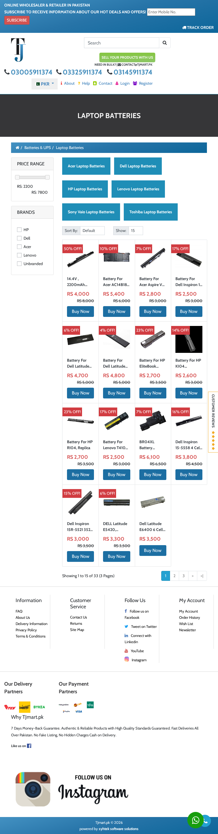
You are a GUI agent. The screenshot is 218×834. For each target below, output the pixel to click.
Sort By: (71, 230)
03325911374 (83, 72)
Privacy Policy (26, 630)
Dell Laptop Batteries (138, 165)
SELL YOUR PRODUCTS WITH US (127, 57)
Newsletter (187, 630)
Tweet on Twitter (144, 626)
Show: (121, 230)
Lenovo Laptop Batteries (138, 188)
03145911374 (133, 72)
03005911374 (32, 72)
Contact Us (78, 617)
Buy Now (80, 311)
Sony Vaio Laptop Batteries (91, 211)
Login (125, 83)
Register (145, 83)
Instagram (139, 660)
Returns (76, 623)
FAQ (19, 611)
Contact (105, 83)
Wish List (186, 623)
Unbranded (33, 263)
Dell (26, 238)
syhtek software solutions (119, 828)
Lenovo (29, 255)
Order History (189, 617)
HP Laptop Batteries (85, 188)
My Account (188, 611)
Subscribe (17, 20)
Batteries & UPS (37, 147)
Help (85, 83)
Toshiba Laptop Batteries (150, 211)
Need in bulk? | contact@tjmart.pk (123, 65)
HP (26, 229)
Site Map (77, 629)
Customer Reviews (213, 412)
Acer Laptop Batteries (86, 165)
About (69, 83)
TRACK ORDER (200, 27)
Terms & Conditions (30, 636)
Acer (27, 246)
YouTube (137, 651)
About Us (23, 617)
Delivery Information (31, 623)
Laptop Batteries (70, 147)
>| (202, 575)
